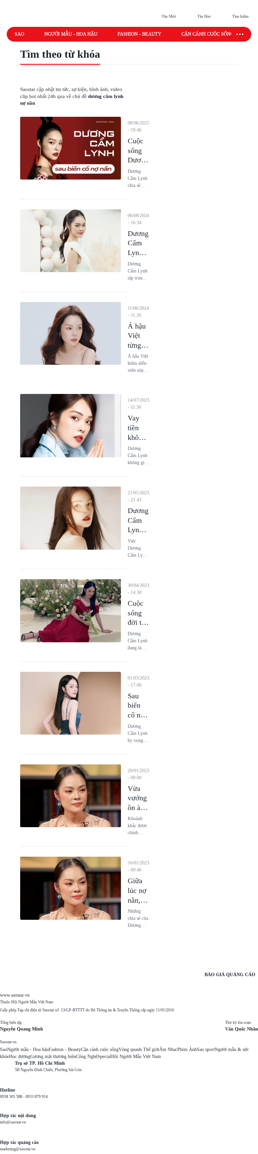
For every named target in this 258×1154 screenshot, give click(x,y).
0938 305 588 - (13, 1096)
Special (104, 1056)
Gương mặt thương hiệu (53, 1056)
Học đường (19, 1056)
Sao (19, 34)
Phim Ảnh (187, 1049)
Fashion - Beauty (139, 34)
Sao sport (206, 1049)
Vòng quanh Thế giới (139, 1049)
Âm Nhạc (168, 1049)
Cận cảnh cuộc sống (207, 34)
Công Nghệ (86, 1056)
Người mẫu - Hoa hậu (70, 34)
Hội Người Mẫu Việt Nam (136, 1056)
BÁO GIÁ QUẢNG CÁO (230, 974)
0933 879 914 (37, 1096)
